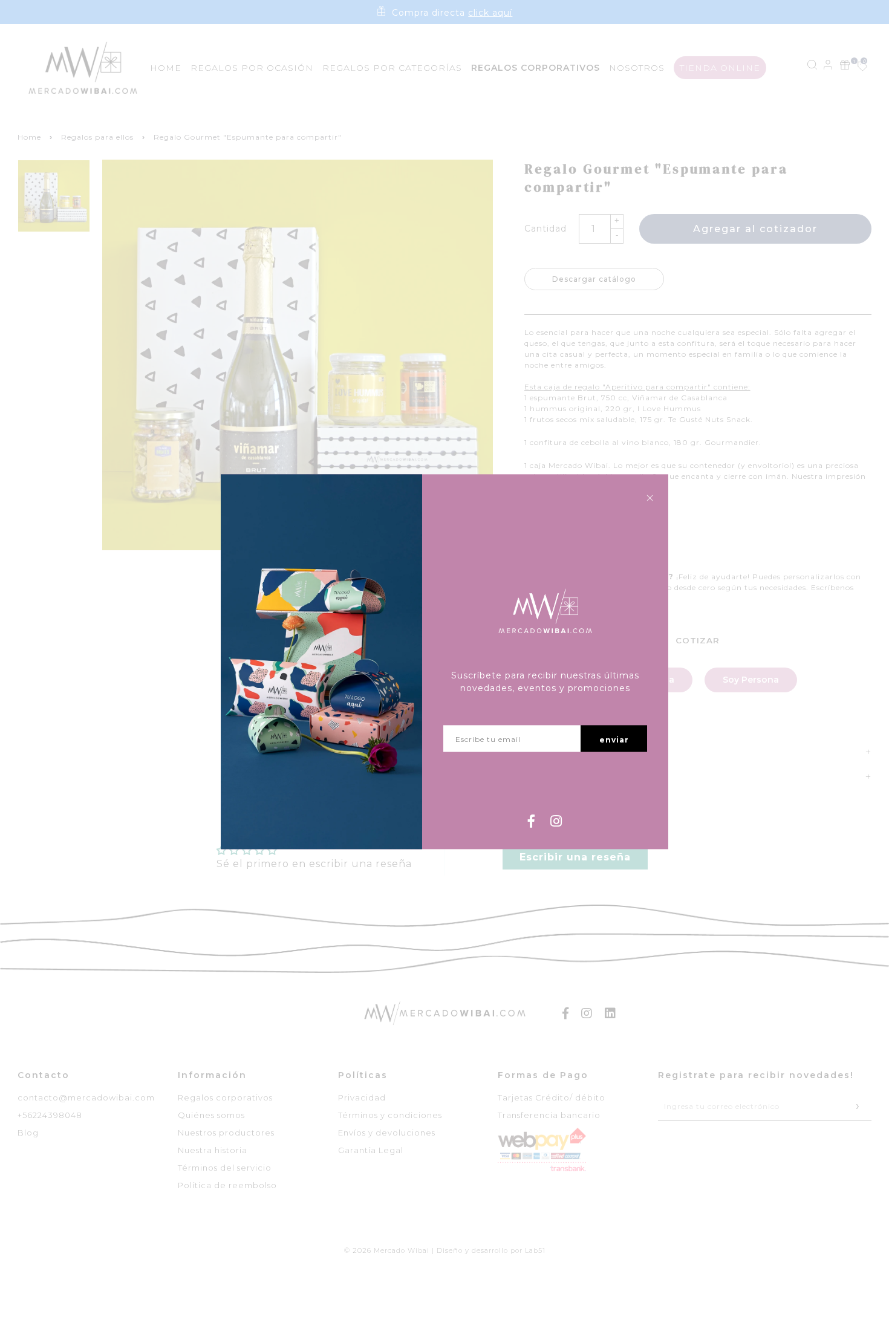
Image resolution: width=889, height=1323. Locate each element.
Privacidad (362, 1097)
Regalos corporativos (225, 1097)
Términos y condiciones (390, 1115)
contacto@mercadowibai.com (86, 1097)
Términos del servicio (225, 1167)
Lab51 (535, 1250)
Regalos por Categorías (392, 67)
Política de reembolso (227, 1185)
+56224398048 (50, 1115)
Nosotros (637, 67)
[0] (856, 67)
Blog (28, 1132)
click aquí (490, 12)
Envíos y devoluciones (386, 1132)
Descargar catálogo (594, 279)
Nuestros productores (226, 1132)
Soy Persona (751, 679)
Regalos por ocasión (251, 67)
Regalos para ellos (97, 136)
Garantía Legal (370, 1150)
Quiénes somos (211, 1115)
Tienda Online (720, 67)
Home (165, 67)
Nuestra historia (212, 1150)
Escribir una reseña (575, 857)
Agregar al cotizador (755, 229)
